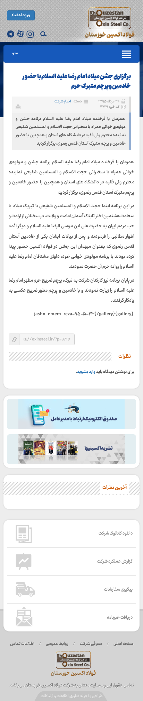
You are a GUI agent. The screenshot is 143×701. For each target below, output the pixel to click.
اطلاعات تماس (22, 644)
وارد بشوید (86, 372)
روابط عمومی (57, 644)
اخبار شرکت (62, 101)
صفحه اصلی (123, 644)
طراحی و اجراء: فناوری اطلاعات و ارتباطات (72, 696)
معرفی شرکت (91, 644)
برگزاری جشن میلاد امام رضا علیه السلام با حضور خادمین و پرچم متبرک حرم (77, 82)
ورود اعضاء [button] (20, 15)
